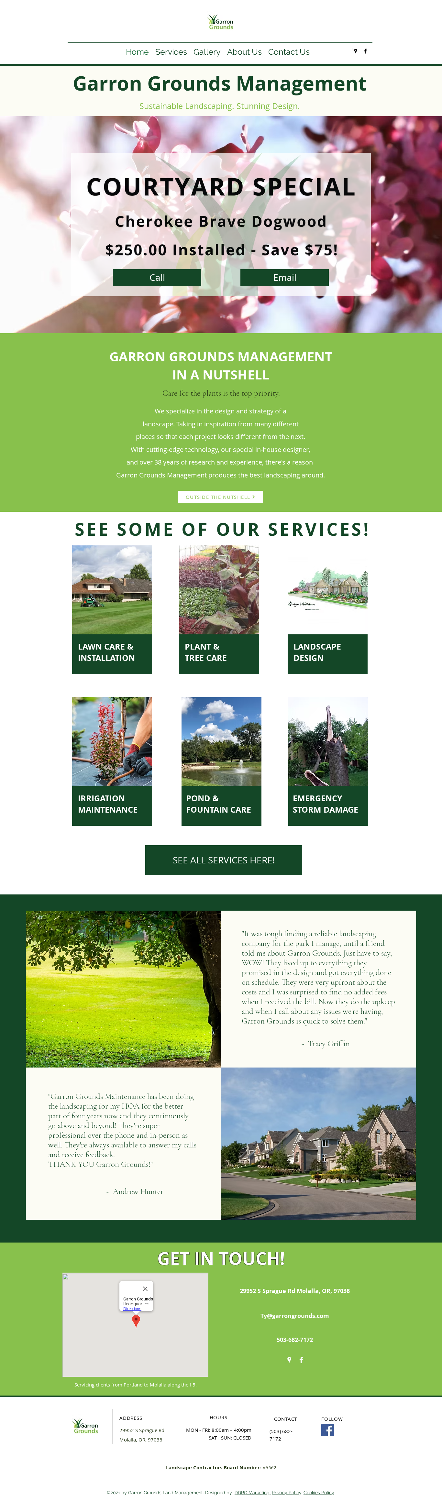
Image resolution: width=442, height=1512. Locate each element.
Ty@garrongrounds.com (294, 1316)
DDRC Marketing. (253, 1492)
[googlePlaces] (355, 51)
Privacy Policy (286, 1492)
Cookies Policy (319, 1492)
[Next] (407, 224)
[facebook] (365, 51)
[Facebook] (327, 1430)
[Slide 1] (221, 317)
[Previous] (35, 224)
